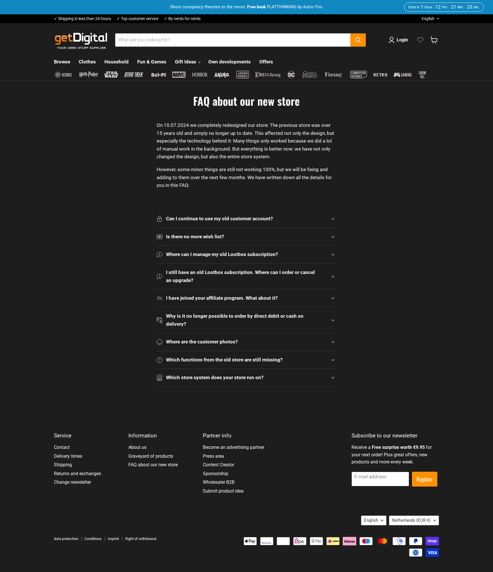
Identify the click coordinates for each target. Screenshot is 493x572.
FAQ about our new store (153, 464)
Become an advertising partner (233, 447)
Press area (213, 456)
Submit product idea (223, 491)
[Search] (358, 40)
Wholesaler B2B (219, 482)
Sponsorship (215, 473)
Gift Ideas (186, 62)
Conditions (93, 539)
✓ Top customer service (137, 19)
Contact (62, 447)
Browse (62, 62)
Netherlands (411, 520)
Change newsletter (72, 482)
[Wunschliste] (420, 40)
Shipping (63, 464)
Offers (266, 62)
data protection (66, 539)
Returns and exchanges (77, 473)
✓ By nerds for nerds (182, 19)
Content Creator (218, 464)
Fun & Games (151, 62)
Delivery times (68, 456)
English (428, 18)
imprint (113, 539)
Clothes (87, 62)
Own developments (229, 62)
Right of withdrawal (140, 539)
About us (137, 447)
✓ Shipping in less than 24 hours (82, 19)
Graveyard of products (150, 456)
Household (116, 62)
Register (425, 479)
